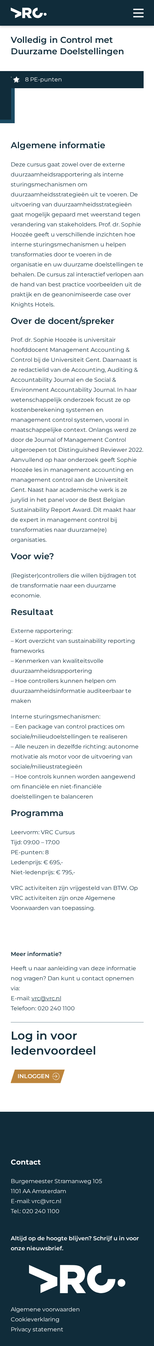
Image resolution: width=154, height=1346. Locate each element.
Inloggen (33, 1076)
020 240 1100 (40, 1211)
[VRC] (29, 12)
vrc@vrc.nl (46, 998)
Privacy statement (37, 1329)
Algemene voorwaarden (45, 1309)
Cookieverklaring (35, 1319)
